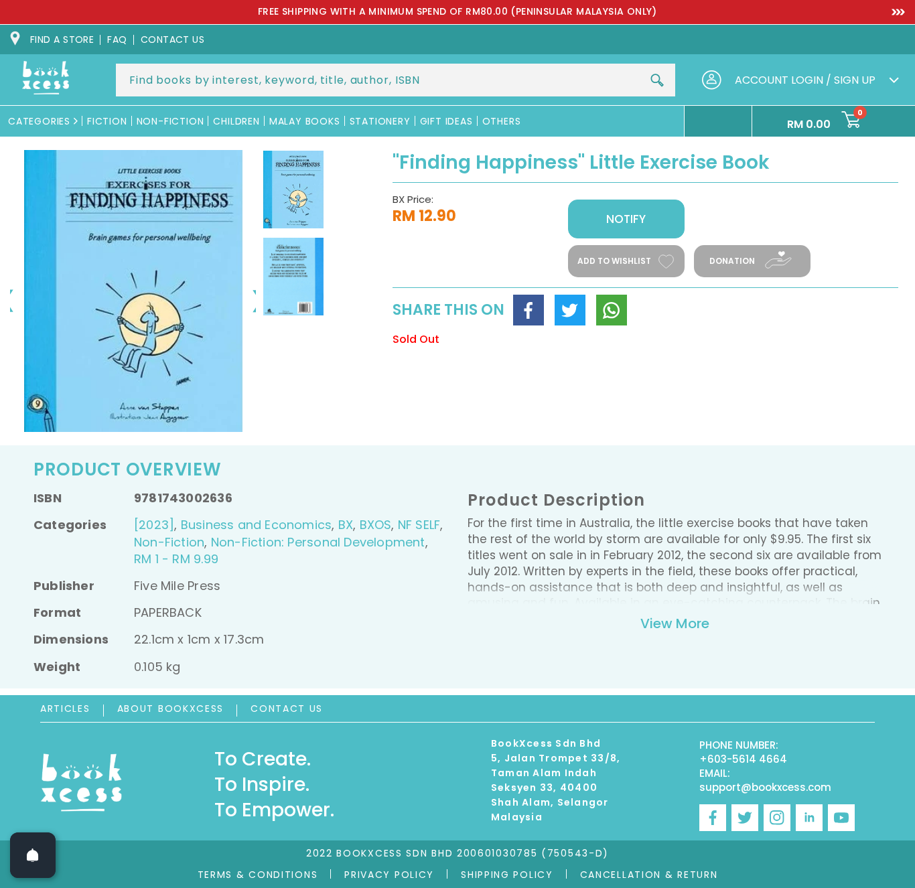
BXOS (376, 524)
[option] (457, 12)
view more (674, 623)
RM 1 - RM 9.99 (176, 558)
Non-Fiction (169, 542)
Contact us (173, 39)
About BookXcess (170, 708)
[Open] (33, 855)
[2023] (154, 524)
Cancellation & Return (649, 874)
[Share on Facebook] (528, 310)
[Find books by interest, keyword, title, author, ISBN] (657, 80)
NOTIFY (626, 219)
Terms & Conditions (258, 874)
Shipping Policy (507, 874)
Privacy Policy (389, 874)
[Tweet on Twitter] (570, 310)
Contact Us (287, 708)
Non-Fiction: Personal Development (318, 542)
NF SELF (419, 524)
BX (345, 524)
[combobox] (395, 80)
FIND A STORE (62, 39)
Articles (65, 708)
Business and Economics (256, 524)
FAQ (117, 39)
